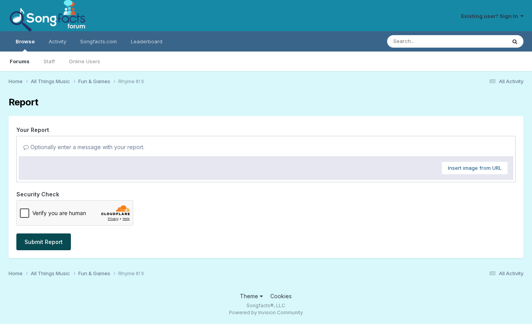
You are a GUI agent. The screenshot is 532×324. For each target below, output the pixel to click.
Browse (25, 41)
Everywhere (482, 41)
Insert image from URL (475, 168)
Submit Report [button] (44, 242)
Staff (49, 61)
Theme (250, 296)
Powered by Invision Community (266, 312)
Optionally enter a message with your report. (86, 147)
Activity (57, 41)
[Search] (514, 41)
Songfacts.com (98, 41)
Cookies (281, 296)
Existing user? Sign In (490, 16)
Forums (20, 61)
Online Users (84, 61)
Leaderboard (146, 41)
